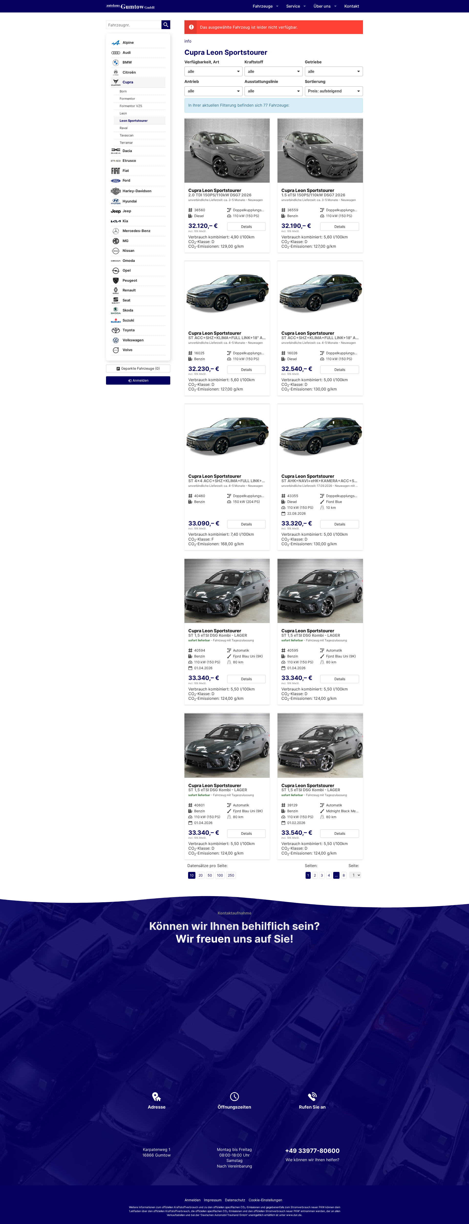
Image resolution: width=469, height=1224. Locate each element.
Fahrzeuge (263, 6)
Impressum (213, 1200)
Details (246, 226)
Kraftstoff (254, 61)
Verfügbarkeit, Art (201, 61)
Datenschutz (235, 1200)
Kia (125, 221)
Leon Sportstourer (134, 120)
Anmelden (193, 1200)
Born (123, 91)
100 (220, 875)
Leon (123, 113)
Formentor (127, 98)
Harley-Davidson (136, 191)
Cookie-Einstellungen (265, 1200)
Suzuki (128, 320)
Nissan (128, 251)
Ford (126, 180)
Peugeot (129, 280)
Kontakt (351, 6)
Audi (126, 52)
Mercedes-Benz (136, 231)
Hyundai (129, 201)
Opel (126, 270)
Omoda (128, 260)
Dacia (127, 151)
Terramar (126, 143)
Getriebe (313, 61)
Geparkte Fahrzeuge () (140, 368)
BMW (127, 62)
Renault (129, 290)
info (188, 41)
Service (293, 6)
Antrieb (191, 81)
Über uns (322, 6)
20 (201, 875)
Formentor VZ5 (131, 106)
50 (210, 875)
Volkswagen (133, 340)
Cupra (127, 82)
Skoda (127, 310)
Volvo (127, 350)
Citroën (129, 72)
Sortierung (315, 81)
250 (231, 875)
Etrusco (129, 161)
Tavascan (126, 135)
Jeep (126, 211)
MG (125, 241)
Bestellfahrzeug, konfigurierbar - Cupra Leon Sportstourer (227, 186)
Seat (126, 300)
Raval (124, 128)
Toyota (128, 330)
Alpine (128, 43)
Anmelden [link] (141, 380)
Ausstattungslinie (261, 81)
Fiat (125, 170)
